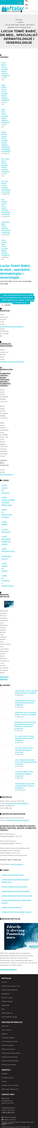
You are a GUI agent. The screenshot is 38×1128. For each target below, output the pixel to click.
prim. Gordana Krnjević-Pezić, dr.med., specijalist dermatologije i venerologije (16, 296)
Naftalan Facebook (9, 1117)
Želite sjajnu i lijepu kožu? (10, 1089)
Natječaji (4, 1034)
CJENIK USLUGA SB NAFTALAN (5, 489)
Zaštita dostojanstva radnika (11, 1053)
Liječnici (20, 22)
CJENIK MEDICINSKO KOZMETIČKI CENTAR (6, 540)
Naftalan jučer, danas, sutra (11, 986)
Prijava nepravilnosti (8, 1049)
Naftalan (19, 19)
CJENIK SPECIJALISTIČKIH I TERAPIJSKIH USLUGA (6, 554)
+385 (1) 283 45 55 (8, 1110)
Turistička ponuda (7, 1077)
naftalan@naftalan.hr (9, 1108)
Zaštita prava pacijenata (10, 1057)
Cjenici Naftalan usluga (9, 1017)
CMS (17, 1127)
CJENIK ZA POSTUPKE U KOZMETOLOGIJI (6, 581)
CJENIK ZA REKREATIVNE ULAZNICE (6, 513)
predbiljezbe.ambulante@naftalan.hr (12, 361)
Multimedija (5, 1005)
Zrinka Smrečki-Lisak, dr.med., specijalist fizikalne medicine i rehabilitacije (17, 301)
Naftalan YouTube (9, 1119)
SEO (28, 1127)
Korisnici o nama (7, 997)
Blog (3, 1009)
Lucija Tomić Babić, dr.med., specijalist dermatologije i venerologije (15, 271)
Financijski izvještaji (8, 1037)
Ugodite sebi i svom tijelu (10, 1085)
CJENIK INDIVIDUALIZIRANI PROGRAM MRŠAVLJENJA (6, 501)
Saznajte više (6, 1123)
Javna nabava (6, 1030)
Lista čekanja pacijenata (10, 1041)
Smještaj (4, 1074)
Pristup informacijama (9, 1064)
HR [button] (20, 3)
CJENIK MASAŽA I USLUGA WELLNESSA (6, 527)
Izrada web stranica (8, 1127)
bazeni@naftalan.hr (6, 474)
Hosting (23, 1127)
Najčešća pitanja (7, 1001)
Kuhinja (4, 1081)
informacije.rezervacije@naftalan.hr (12, 326)
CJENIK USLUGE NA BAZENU (5, 567)
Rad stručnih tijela (8, 1045)
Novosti (4, 982)
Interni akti (5, 1026)
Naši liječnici (6, 994)
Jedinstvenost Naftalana (10, 990)
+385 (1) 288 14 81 (8, 1112)
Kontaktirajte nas (7, 1013)
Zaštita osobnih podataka (10, 1061)
